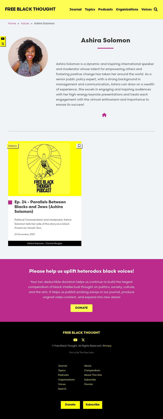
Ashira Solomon (35, 243)
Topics (90, 9)
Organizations (127, 9)
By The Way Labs (85, 352)
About (87, 365)
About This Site (93, 374)
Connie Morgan (54, 243)
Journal (75, 9)
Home (12, 23)
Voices (146, 9)
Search (155, 8)
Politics (12, 145)
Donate (81, 308)
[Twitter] (2, 44)
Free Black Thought (30, 9)
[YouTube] (3, 39)
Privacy (107, 345)
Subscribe (90, 379)
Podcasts (105, 9)
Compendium (92, 370)
